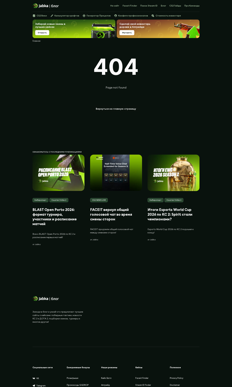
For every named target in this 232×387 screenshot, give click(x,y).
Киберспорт (40, 200)
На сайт (114, 5)
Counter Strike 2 (58, 200)
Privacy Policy (176, 378)
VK (37, 378)
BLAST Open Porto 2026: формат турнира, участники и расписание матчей (55, 216)
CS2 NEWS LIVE (99, 200)
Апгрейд (105, 385)
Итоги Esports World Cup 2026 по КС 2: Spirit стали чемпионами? (170, 214)
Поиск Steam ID (149, 5)
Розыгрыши (72, 378)
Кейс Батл (106, 378)
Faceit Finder (130, 5)
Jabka (38, 244)
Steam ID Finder (143, 385)
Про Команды (191, 5)
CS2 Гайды (175, 5)
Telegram (41, 385)
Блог (163, 5)
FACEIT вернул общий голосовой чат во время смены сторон (111, 214)
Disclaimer (175, 385)
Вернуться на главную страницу (116, 108)
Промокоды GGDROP (78, 385)
